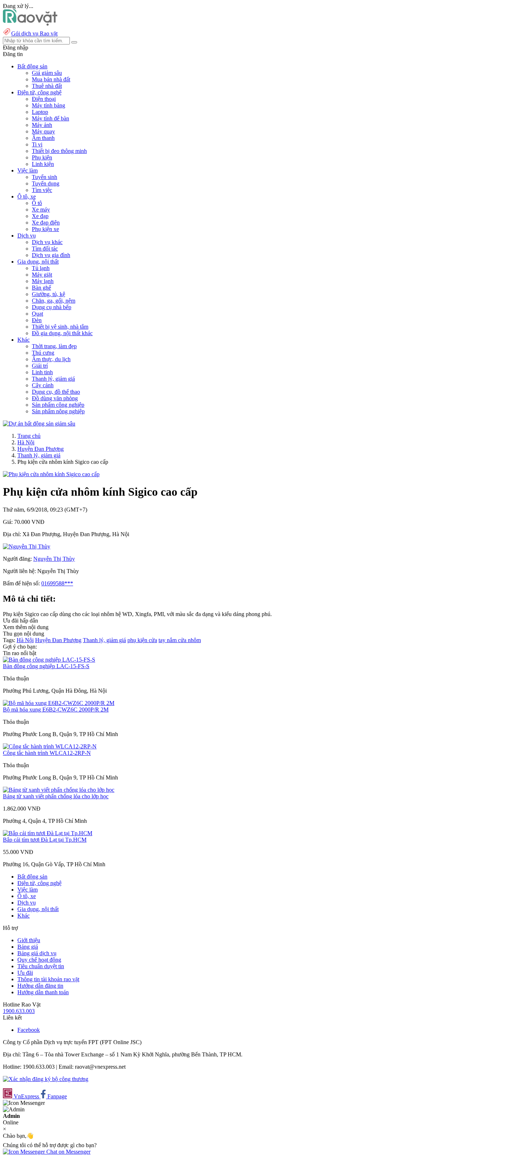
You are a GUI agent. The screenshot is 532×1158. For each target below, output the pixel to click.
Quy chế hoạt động (39, 960)
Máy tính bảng (48, 105)
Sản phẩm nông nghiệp (58, 411)
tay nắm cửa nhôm (180, 640)
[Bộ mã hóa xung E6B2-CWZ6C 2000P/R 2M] (58, 703)
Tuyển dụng (45, 183)
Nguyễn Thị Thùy (54, 559)
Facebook (28, 1030)
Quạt (37, 314)
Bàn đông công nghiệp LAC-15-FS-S (46, 666)
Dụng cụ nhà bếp (51, 307)
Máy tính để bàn (50, 118)
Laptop (40, 112)
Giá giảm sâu (47, 73)
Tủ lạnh (41, 268)
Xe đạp (40, 216)
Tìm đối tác (45, 248)
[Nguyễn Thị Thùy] (26, 546)
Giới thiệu (28, 940)
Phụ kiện (42, 157)
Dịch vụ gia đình (51, 255)
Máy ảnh (42, 125)
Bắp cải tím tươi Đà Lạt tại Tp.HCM (44, 840)
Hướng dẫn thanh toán (43, 992)
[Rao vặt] (30, 24)
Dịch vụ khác (47, 242)
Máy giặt (42, 275)
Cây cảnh (43, 385)
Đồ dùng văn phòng (55, 398)
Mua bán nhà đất (51, 79)
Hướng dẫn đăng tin (40, 986)
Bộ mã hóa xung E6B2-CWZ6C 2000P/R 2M (56, 709)
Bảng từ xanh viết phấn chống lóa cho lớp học (56, 796)
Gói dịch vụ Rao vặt (34, 33)
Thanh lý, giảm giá (53, 379)
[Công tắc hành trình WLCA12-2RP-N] (50, 746)
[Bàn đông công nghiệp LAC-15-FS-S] (49, 660)
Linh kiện (43, 164)
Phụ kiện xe (45, 229)
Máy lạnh (43, 281)
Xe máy (41, 209)
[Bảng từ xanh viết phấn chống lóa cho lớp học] (58, 790)
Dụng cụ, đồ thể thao (56, 392)
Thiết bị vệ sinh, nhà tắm (60, 327)
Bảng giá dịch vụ (36, 953)
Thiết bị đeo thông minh (59, 151)
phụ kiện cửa (142, 640)
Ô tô (37, 203)
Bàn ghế (41, 288)
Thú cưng (43, 353)
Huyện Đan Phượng (40, 449)
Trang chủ (29, 436)
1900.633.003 (19, 1011)
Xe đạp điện (46, 222)
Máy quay (43, 131)
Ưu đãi (25, 973)
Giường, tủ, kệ (48, 294)
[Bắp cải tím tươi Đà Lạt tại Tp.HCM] (47, 833)
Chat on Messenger (67, 1152)
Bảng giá (27, 947)
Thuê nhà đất (47, 86)
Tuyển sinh (44, 177)
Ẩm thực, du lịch (51, 359)
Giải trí (40, 366)
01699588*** (57, 583)
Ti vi (37, 144)
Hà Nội (25, 442)
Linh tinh (42, 372)
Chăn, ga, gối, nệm (53, 301)
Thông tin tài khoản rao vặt (48, 979)
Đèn (37, 320)
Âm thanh (43, 138)
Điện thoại (44, 99)
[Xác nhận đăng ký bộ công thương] (45, 1079)
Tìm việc (42, 190)
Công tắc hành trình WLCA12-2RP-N (47, 753)
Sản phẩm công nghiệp (58, 405)
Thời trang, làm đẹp (54, 346)
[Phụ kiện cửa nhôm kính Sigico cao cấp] (51, 474)
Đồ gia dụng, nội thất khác (62, 333)
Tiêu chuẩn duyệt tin (40, 966)
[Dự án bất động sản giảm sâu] (39, 423)
